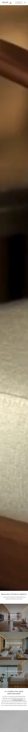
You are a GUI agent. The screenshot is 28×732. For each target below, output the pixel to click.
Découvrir (9, 618)
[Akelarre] (5, 3)
